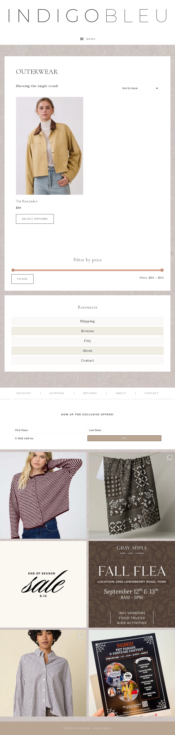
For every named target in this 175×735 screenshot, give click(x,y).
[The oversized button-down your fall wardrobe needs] (43, 673)
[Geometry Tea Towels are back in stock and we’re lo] (132, 495)
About (88, 351)
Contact (87, 360)
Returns (87, 331)
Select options (35, 218)
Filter (22, 278)
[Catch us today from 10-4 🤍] (43, 495)
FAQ (87, 341)
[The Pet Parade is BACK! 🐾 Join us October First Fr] (132, 673)
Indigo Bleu (102, 728)
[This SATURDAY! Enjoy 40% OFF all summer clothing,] (43, 584)
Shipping (87, 321)
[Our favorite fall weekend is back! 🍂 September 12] (132, 584)
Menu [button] (91, 38)
